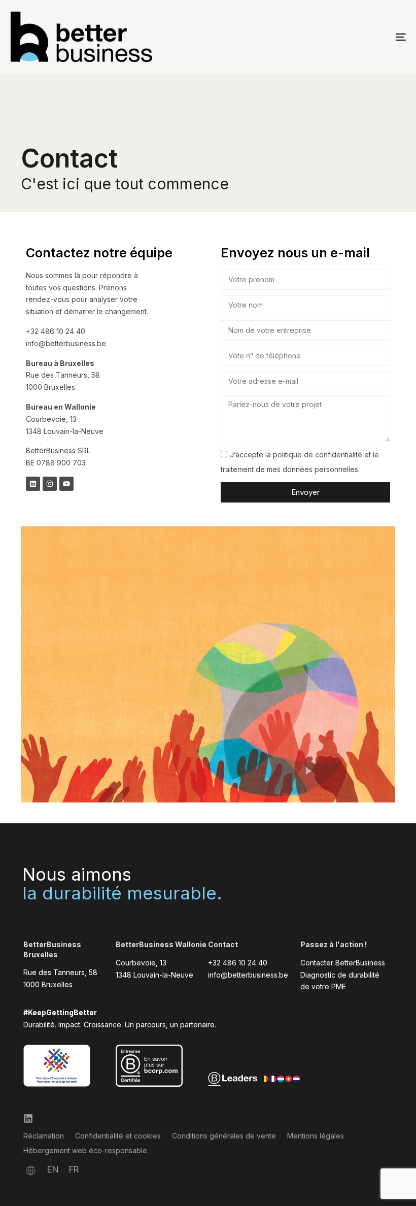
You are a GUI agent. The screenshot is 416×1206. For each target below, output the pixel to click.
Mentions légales (315, 1135)
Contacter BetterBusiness (342, 962)
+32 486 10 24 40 (237, 962)
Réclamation (43, 1135)
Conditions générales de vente (224, 1135)
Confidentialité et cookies (118, 1135)
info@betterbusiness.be (248, 974)
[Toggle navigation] (340, 37)
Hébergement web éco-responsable (85, 1150)
